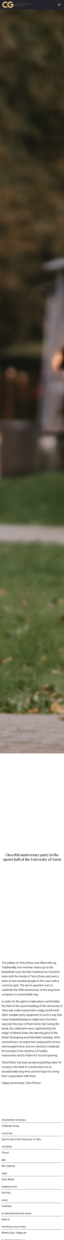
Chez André (8, 1179)
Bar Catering (8, 1165)
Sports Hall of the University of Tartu (21, 1139)
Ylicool (5, 1152)
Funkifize (6, 1206)
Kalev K (6, 1219)
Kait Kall (6, 1192)
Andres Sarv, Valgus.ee (14, 1232)
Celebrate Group (10, 1125)
